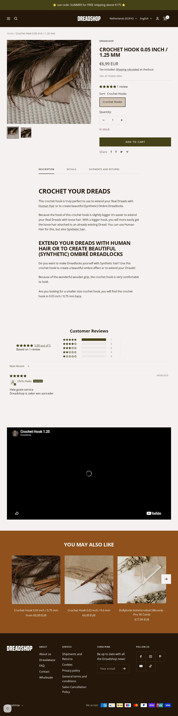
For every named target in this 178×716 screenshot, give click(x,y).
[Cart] (165, 18)
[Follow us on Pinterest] (160, 656)
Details (71, 169)
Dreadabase (47, 660)
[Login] (157, 18)
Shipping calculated (127, 69)
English (144, 18)
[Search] (15, 18)
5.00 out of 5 (42, 345)
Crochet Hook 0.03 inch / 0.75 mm (36, 610)
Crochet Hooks (112, 102)
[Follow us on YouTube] (141, 666)
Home (10, 33)
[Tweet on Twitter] (121, 152)
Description (46, 169)
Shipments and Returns (104, 169)
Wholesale (46, 677)
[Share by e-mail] (127, 152)
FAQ (41, 666)
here (78, 296)
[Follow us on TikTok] (150, 666)
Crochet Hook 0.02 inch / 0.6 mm (89, 610)
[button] (108, 87)
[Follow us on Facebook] (141, 656)
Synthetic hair (76, 229)
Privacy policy (71, 670)
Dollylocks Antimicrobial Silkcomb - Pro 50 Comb (142, 612)
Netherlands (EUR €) (122, 18)
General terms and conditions (74, 679)
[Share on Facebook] (111, 152)
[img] (18, 376)
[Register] (124, 668)
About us (45, 654)
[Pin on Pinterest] (116, 152)
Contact (44, 671)
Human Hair (47, 206)
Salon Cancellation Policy (74, 689)
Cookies (67, 665)
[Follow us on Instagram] (150, 656)
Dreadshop (106, 41)
